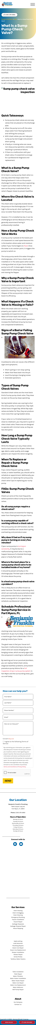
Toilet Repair (18, 974)
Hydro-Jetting (18, 941)
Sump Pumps (18, 957)
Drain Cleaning (18, 915)
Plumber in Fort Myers (7, 19)
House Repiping (18, 928)
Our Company (18, 1002)
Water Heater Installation (18, 978)
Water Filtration (18, 976)
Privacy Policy (22, 766)
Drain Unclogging (18, 913)
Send (8, 780)
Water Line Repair (18, 983)
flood (26, 246)
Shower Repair (18, 954)
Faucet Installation (18, 919)
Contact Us (18, 1004)
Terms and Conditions (10, 766)
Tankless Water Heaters (18, 959)
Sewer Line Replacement (18, 950)
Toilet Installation (18, 972)
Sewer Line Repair (18, 948)
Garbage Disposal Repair (18, 926)
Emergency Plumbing (18, 917)
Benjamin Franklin (8, 4)
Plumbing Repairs (18, 945)
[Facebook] (15, 844)
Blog (15, 19)
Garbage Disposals (18, 924)
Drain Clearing (18, 910)
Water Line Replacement (18, 985)
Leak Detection (18, 943)
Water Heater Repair (18, 980)
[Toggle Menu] (32, 4)
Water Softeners (18, 987)
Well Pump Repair (18, 989)
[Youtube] (21, 844)
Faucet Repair (18, 922)
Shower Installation (18, 952)
